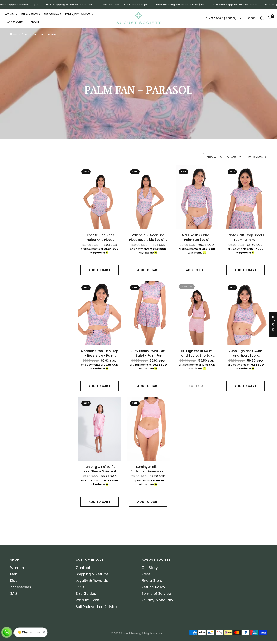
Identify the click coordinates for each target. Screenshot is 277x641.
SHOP (14, 559)
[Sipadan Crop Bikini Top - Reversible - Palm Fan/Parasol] (99, 313)
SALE (13, 593)
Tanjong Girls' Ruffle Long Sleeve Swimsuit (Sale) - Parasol (99, 469)
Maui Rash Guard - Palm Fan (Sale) (197, 237)
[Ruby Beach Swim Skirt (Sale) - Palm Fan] (148, 313)
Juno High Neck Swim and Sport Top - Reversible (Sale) (245, 353)
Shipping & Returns (92, 574)
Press (146, 574)
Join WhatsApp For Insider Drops (118, 4)
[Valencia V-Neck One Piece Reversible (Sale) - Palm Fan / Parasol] (148, 197)
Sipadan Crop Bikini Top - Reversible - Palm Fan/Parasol (99, 353)
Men (13, 574)
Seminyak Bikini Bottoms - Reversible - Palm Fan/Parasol (148, 469)
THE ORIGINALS (52, 14)
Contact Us (86, 567)
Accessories (15, 22)
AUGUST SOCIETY (156, 559)
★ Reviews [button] (273, 324)
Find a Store (152, 580)
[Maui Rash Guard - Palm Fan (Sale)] (197, 197)
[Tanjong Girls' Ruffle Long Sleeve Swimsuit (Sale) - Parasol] (99, 429)
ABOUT (35, 22)
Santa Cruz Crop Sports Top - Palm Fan (245, 237)
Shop (25, 34)
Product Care (87, 600)
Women (9, 14)
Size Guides (86, 593)
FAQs (80, 587)
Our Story (150, 567)
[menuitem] (12, 14)
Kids (13, 580)
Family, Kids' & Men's (77, 14)
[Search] (262, 18)
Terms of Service (156, 593)
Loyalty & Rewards (92, 580)
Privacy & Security (157, 600)
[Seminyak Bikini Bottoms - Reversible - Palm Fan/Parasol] (148, 429)
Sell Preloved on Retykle (96, 606)
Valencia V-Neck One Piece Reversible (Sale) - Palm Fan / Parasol (148, 237)
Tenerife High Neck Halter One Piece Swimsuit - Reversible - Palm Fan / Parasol (99, 237)
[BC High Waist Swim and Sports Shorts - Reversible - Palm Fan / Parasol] (197, 313)
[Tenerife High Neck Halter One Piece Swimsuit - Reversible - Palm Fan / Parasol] (99, 197)
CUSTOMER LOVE (90, 559)
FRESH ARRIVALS (30, 14)
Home (13, 34)
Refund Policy (153, 587)
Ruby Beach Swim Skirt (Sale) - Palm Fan (148, 353)
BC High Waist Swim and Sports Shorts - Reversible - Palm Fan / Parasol (197, 353)
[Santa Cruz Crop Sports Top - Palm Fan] (245, 197)
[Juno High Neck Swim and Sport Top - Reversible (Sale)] (245, 313)
